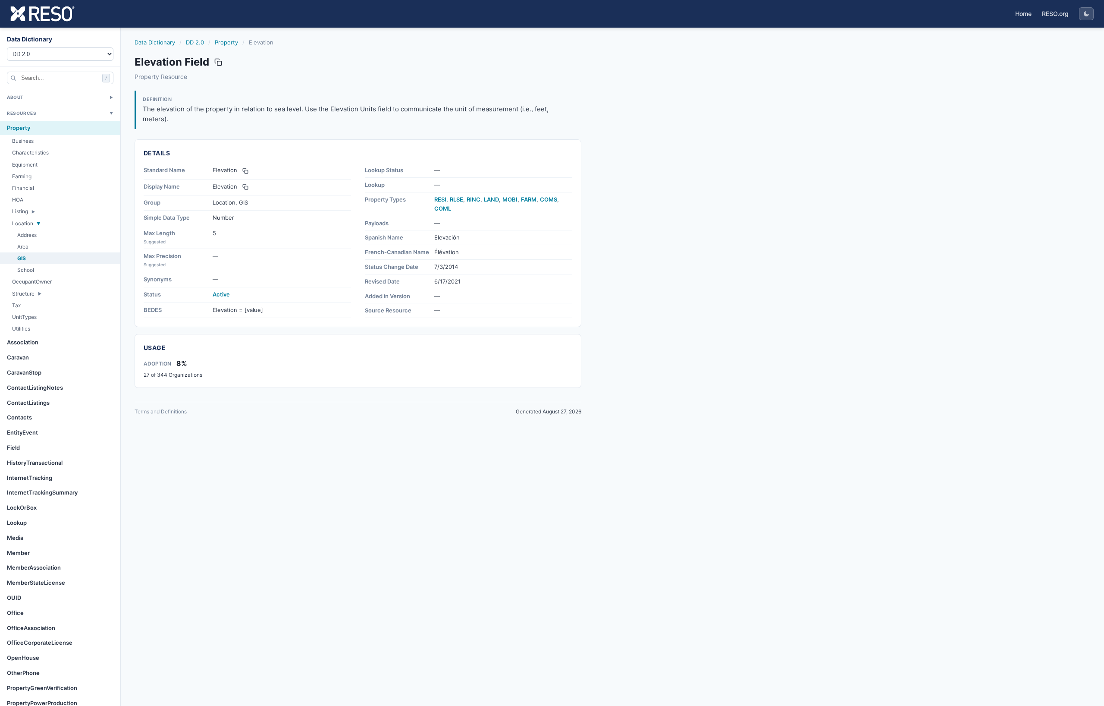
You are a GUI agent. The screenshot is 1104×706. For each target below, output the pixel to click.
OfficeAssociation (31, 627)
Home (1023, 13)
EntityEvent (22, 432)
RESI (440, 199)
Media (15, 537)
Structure (23, 293)
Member (18, 552)
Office (15, 612)
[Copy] (245, 171)
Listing (20, 211)
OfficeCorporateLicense (39, 642)
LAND (491, 199)
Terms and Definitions (161, 411)
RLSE (456, 199)
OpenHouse (23, 657)
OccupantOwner (32, 281)
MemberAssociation (34, 567)
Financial (23, 188)
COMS (548, 199)
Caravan (18, 357)
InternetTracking (29, 477)
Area (22, 246)
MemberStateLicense (36, 582)
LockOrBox (22, 507)
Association (22, 342)
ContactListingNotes (35, 387)
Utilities (21, 328)
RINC (473, 199)
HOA (17, 199)
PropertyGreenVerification (42, 687)
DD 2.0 (195, 42)
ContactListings (28, 402)
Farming (21, 176)
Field (13, 447)
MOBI (510, 199)
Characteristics (30, 152)
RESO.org (1055, 13)
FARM (528, 199)
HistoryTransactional (35, 462)
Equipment (25, 164)
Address (27, 235)
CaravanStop (24, 372)
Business (23, 141)
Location (22, 223)
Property (18, 127)
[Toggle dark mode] (1086, 13)
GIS (21, 258)
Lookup (17, 522)
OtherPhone (23, 672)
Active (221, 294)
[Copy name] (218, 62)
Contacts (19, 417)
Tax (16, 305)
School (25, 270)
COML (442, 208)
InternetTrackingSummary (42, 492)
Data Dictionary (155, 42)
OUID (14, 597)
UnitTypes (24, 317)
